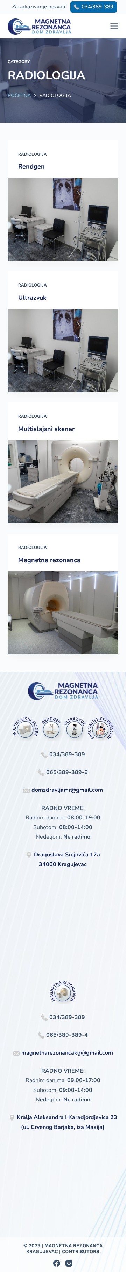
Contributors (80, 1251)
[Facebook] (56, 1263)
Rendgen (31, 166)
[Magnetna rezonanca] (63, 612)
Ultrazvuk (32, 297)
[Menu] (114, 26)
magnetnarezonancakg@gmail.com (67, 1053)
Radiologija (32, 154)
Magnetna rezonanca (49, 560)
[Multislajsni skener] (63, 481)
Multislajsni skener (46, 429)
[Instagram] (68, 1263)
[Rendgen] (63, 219)
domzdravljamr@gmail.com (67, 790)
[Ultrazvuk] (63, 350)
